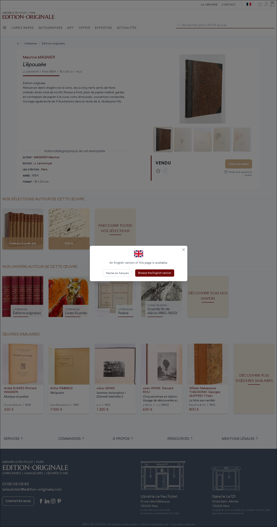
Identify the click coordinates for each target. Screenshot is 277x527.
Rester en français (117, 273)
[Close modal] (183, 249)
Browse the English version (154, 272)
